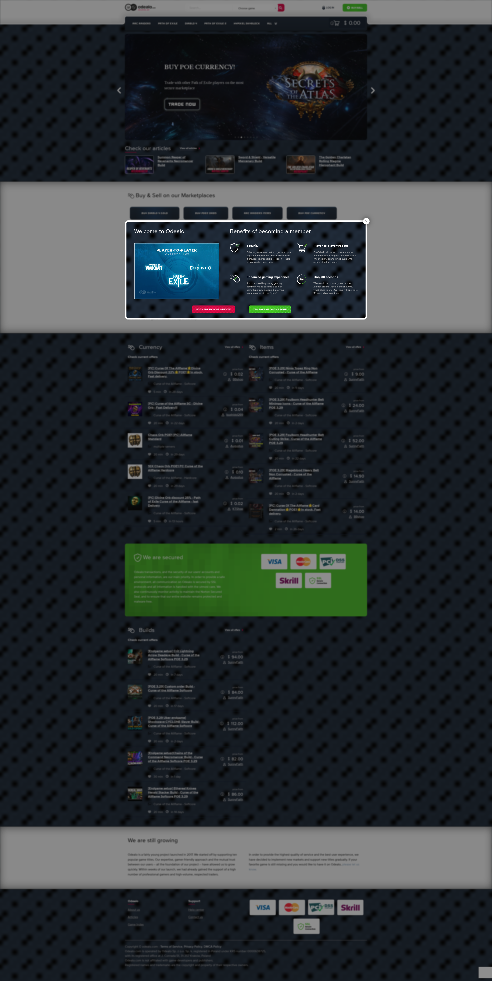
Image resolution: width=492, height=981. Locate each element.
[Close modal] (366, 221)
